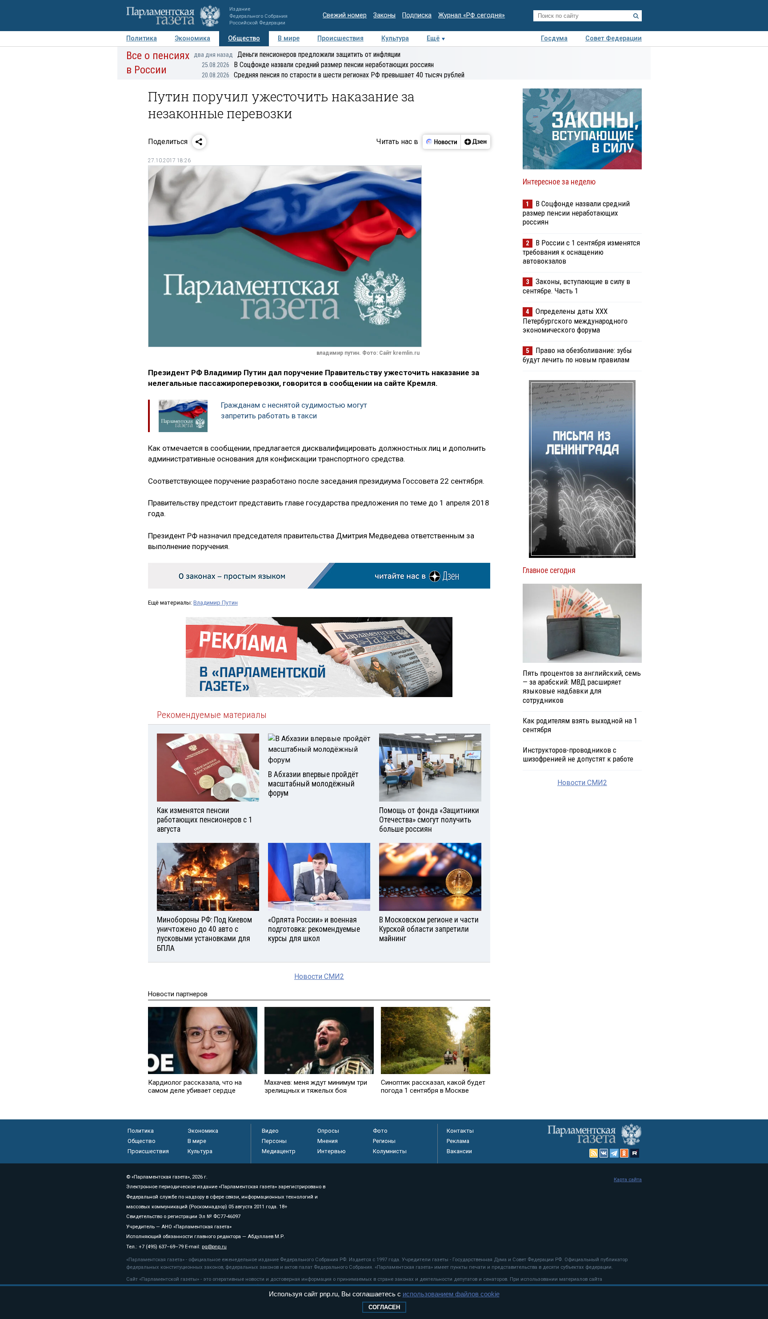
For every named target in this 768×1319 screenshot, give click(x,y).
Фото (380, 1130)
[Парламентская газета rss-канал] (593, 1153)
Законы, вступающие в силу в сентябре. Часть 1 (576, 286)
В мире (289, 38)
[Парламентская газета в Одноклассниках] (624, 1153)
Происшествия (340, 38)
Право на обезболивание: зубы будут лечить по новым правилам (577, 355)
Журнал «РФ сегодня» (471, 15)
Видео (270, 1130)
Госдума (554, 38)
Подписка (417, 15)
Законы (384, 15)
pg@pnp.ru (214, 1247)
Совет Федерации (613, 38)
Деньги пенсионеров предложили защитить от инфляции (297, 54)
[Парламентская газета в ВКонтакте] (604, 1153)
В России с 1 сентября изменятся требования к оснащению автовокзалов (581, 251)
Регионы (384, 1141)
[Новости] (442, 142)
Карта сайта (628, 1180)
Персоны (274, 1141)
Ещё (433, 38)
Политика (141, 38)
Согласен (384, 1307)
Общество (244, 38)
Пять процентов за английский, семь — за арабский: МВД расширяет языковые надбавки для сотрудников (582, 686)
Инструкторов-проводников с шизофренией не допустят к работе (578, 754)
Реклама (458, 1141)
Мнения (327, 1141)
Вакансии (459, 1151)
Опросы (328, 1130)
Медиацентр (279, 1151)
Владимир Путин (215, 602)
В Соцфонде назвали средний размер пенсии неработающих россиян (318, 64)
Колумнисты (390, 1151)
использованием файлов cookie (451, 1294)
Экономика (192, 38)
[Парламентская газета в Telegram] (614, 1153)
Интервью (331, 1151)
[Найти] (636, 16)
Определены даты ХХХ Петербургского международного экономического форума (575, 320)
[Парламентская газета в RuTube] (634, 1153)
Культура (395, 38)
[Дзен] (475, 142)
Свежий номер (345, 15)
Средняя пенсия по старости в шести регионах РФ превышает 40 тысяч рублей (333, 75)
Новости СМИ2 (319, 976)
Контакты (460, 1130)
